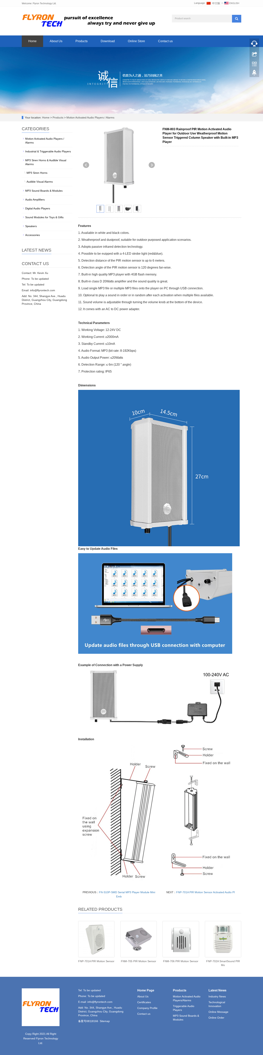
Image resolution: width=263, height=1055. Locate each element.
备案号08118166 (88, 1021)
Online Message (218, 1011)
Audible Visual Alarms (40, 181)
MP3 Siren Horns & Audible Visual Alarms (45, 162)
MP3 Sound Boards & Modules (44, 190)
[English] (231, 3)
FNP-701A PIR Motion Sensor (96, 961)
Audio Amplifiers (35, 199)
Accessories (32, 235)
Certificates (144, 1002)
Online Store (136, 41)
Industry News (217, 996)
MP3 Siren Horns (37, 172)
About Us (56, 41)
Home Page (145, 990)
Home (32, 41)
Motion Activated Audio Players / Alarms (90, 117)
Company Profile (147, 1008)
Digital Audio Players (37, 208)
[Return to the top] (254, 74)
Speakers (31, 226)
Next (152, 165)
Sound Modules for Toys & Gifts (44, 217)
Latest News (217, 990)
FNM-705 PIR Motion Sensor (138, 961)
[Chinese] (213, 3)
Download (108, 41)
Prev (86, 165)
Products (81, 41)
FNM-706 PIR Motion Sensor (180, 961)
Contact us (165, 41)
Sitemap (105, 1021)
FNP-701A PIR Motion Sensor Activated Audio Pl (205, 892)
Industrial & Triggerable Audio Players (48, 151)
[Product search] (236, 19)
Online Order (216, 1017)
